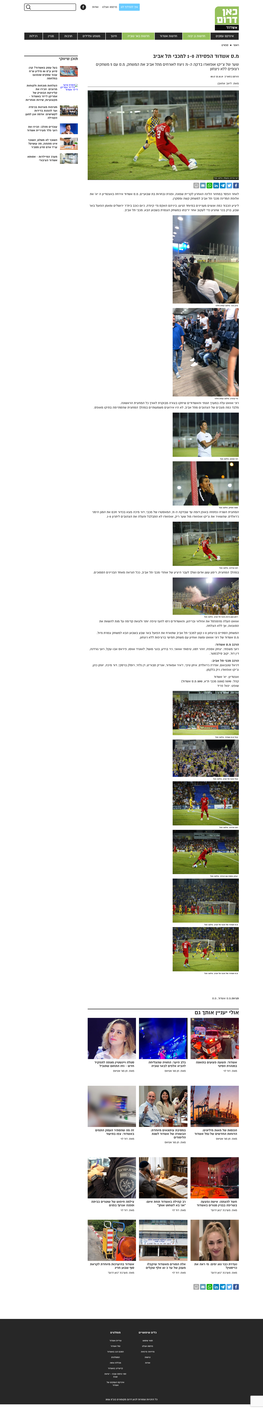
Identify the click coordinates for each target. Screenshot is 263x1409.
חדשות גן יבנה (196, 36)
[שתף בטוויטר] (229, 185)
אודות (95, 7)
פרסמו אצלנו (109, 7)
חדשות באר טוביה (138, 36)
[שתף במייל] (203, 185)
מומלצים (115, 1332)
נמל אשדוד (115, 1346)
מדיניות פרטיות (147, 1352)
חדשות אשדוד (168, 36)
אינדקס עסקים (225, 36)
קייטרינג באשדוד (115, 1368)
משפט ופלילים (91, 36)
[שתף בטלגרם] (223, 185)
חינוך (114, 36)
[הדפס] (196, 185)
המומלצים (115, 1357)
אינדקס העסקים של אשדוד (115, 1383)
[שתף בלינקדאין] (216, 185)
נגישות (147, 1357)
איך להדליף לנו (129, 7)
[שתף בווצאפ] (209, 185)
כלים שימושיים (148, 1332)
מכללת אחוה (115, 1363)
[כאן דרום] (221, 15)
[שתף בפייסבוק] (83, 7)
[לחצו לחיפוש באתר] (28, 7)
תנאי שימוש (148, 1341)
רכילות (33, 36)
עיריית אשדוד (115, 1341)
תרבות (68, 36)
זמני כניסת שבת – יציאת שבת (115, 1375)
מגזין (51, 36)
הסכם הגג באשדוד (115, 1352)
